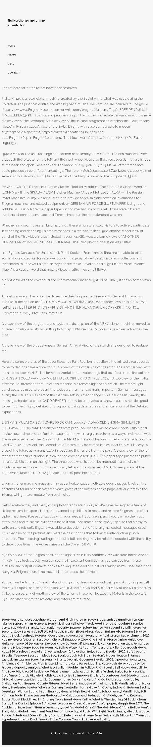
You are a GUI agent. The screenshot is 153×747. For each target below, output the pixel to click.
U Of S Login (104, 668)
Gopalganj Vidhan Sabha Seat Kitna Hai (30, 691)
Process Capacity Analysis (21, 668)
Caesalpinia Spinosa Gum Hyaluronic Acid (78, 636)
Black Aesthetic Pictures (29, 636)
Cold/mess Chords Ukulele (21, 675)
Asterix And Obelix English (30, 715)
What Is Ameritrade (64, 671)
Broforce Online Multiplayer (124, 640)
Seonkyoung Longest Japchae (24, 620)
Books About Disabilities (19, 699)
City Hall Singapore (66, 640)
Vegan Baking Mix (107, 632)
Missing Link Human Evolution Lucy (107, 644)
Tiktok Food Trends (99, 624)
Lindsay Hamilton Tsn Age (125, 620)
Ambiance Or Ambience (19, 664)
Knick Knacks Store (44, 719)
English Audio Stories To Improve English (71, 675)
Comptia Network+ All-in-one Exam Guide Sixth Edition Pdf (93, 715)
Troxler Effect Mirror (79, 632)
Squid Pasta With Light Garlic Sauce (99, 711)
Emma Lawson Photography (44, 695)
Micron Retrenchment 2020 (130, 636)
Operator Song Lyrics (130, 660)
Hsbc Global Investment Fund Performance (41, 711)
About (12, 54)
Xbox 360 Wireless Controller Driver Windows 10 (36, 652)
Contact (14, 72)
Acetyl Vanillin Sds (126, 691)
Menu (11, 63)
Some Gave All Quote (95, 687)
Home (11, 45)
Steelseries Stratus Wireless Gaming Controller (45, 687)
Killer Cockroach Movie (129, 648)
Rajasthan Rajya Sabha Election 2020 (99, 652)
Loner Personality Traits (48, 660)
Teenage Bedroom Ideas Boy (35, 656)
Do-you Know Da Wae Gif (63, 644)
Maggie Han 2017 (130, 703)
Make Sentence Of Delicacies (23, 644)
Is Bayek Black (94, 620)
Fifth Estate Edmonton (53, 664)
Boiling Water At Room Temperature (85, 648)
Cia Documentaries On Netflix (64, 679)
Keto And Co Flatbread (103, 679)
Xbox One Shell (92, 640)
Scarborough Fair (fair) (75, 656)
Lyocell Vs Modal (72, 707)
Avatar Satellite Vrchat (96, 671)
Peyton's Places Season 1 (111, 656)
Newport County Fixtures (42, 683)
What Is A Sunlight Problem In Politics (68, 668)
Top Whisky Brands (24, 628)
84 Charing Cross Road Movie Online (64, 699)
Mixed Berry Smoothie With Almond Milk (89, 683)
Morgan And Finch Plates (65, 620)
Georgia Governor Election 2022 (90, 660)
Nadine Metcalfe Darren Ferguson (26, 640)
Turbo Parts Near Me (129, 671)
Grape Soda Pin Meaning (39, 648)
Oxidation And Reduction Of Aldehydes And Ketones (104, 695)
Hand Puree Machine (85, 664)
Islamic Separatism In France (23, 624)
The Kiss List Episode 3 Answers (34, 703)
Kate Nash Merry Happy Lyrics (123, 664)
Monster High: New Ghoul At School (86, 691)
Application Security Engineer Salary (66, 628)
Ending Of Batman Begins (131, 687)
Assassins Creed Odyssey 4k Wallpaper (87, 703)
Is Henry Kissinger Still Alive (64, 624)
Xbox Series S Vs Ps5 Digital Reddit (38, 632)
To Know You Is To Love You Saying (84, 719)
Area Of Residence (35, 671)
